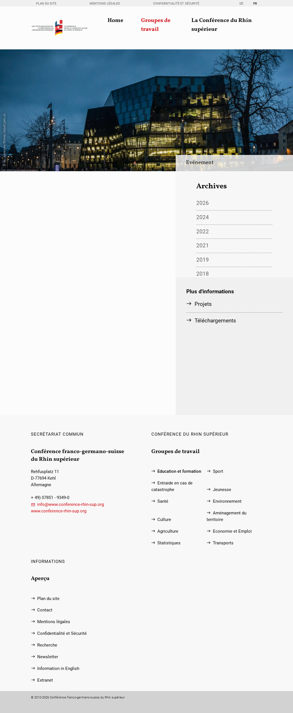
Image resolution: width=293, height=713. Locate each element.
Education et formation (179, 471)
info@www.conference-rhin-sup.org (70, 504)
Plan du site (46, 3)
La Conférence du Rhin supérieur (221, 25)
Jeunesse (222, 489)
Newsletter (47, 657)
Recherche (47, 645)
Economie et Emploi (232, 531)
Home (115, 21)
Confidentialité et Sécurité (176, 3)
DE (241, 3)
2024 (202, 217)
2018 (202, 273)
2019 (202, 259)
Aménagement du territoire (226, 516)
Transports (223, 543)
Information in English (58, 668)
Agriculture (167, 531)
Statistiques (169, 543)
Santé (162, 501)
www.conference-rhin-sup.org (58, 511)
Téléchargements (215, 320)
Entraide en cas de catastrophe (172, 486)
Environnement (227, 501)
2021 (202, 245)
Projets (203, 304)
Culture (164, 519)
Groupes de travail (156, 25)
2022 (202, 231)
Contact (44, 610)
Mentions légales (105, 3)
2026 (202, 203)
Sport (218, 471)
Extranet (45, 680)
